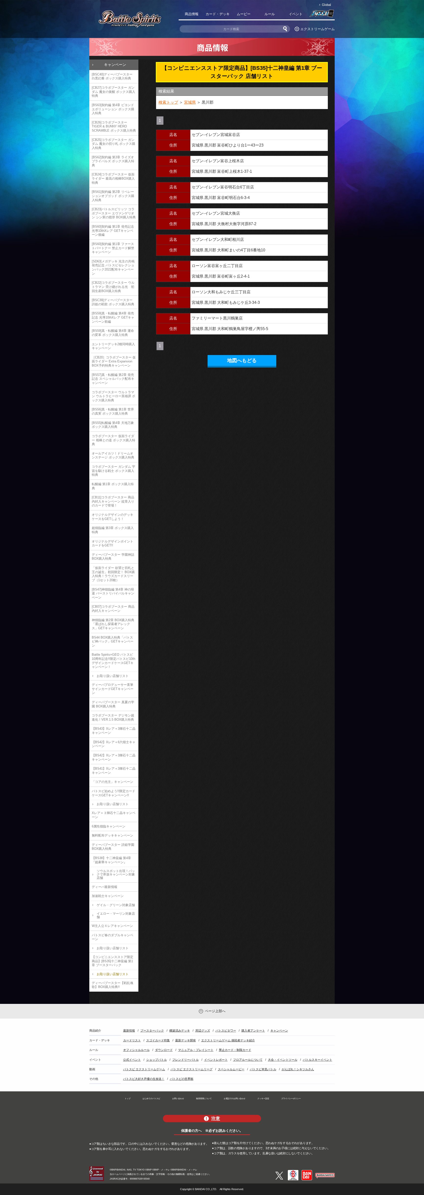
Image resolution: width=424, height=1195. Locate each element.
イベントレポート (216, 1059)
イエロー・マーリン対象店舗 (116, 915)
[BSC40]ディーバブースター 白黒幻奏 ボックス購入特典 (112, 76)
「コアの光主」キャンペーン (112, 782)
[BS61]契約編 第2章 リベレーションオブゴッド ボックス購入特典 (113, 196)
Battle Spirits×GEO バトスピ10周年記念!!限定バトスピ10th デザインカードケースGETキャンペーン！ (113, 661)
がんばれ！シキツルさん (298, 1069)
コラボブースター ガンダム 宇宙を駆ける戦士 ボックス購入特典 (113, 471)
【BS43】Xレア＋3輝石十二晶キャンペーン (113, 731)
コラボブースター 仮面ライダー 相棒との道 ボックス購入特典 (113, 440)
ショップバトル (156, 1059)
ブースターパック (152, 1030)
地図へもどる (242, 360)
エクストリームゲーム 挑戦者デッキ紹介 (228, 1040)
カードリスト (132, 1040)
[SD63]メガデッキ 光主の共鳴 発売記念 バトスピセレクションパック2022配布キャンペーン (113, 267)
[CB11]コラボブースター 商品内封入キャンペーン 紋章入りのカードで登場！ (113, 501)
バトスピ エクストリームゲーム (144, 1069)
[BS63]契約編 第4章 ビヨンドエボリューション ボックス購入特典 (113, 109)
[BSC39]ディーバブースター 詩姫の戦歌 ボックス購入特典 (113, 302)
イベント (296, 14)
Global (326, 5)
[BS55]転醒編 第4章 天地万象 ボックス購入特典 (113, 425)
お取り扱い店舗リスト (113, 676)
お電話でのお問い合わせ (234, 1098)
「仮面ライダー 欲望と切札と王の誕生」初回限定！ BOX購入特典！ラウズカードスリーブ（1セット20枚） (113, 574)
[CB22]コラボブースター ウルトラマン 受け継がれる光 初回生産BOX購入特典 (113, 287)
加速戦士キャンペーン (108, 896)
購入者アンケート (253, 1030)
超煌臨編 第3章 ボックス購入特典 (113, 530)
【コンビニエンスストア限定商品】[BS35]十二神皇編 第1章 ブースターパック (112, 961)
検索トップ (168, 102)
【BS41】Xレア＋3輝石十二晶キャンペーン (113, 771)
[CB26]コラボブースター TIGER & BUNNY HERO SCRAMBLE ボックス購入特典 (114, 126)
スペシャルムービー (231, 1069)
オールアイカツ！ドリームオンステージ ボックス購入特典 (113, 455)
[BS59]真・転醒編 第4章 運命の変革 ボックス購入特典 (113, 333)
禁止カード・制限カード (235, 1050)
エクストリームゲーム (317, 29)
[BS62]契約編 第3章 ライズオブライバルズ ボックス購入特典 (113, 161)
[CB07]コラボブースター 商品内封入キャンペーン (113, 609)
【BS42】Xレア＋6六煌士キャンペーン (113, 744)
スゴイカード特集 (158, 1040)
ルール (270, 14)
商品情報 (192, 14)
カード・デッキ (218, 14)
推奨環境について (204, 1098)
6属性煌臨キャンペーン (108, 826)
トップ (128, 1098)
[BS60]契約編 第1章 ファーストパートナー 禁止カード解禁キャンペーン (113, 248)
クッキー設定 (263, 1098)
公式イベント (132, 1059)
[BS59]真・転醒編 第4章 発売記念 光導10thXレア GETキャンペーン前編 (113, 317)
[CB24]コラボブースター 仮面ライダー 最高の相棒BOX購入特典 (113, 178)
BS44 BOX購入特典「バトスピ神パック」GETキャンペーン (112, 641)
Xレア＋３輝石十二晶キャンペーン (113, 815)
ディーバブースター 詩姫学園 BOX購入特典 (113, 847)
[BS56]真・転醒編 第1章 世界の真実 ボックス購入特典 (113, 411)
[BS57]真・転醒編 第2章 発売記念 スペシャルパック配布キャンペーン (113, 379)
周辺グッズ (202, 1030)
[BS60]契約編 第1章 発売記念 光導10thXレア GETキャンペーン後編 (113, 230)
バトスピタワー (225, 1030)
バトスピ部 (322, 15)
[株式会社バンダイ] (307, 1171)
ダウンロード (164, 1050)
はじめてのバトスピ (151, 1098)
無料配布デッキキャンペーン (112, 835)
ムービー (244, 14)
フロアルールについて (248, 1059)
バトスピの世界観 (181, 1079)
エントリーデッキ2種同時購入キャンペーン (113, 346)
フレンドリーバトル (185, 1059)
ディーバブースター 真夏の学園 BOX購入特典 (113, 704)
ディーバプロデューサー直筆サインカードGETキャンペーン (112, 689)
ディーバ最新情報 (104, 887)
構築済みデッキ (179, 1030)
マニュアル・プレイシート (195, 1050)
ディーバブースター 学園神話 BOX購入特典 (113, 557)
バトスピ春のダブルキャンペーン (112, 937)
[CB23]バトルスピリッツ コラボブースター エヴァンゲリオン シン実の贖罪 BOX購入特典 (114, 213)
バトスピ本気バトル (263, 1069)
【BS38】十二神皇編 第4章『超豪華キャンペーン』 (111, 860)
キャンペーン (115, 64)
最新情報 (129, 1030)
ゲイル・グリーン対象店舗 (116, 905)
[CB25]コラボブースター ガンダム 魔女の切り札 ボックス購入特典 (113, 144)
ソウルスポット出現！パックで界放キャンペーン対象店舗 (116, 874)
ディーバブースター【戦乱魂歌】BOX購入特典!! (112, 985)
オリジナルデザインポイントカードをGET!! (112, 543)
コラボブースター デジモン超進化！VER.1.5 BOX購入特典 (113, 717)
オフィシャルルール (136, 1050)
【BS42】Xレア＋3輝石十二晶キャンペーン (113, 757)
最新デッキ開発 (185, 1040)
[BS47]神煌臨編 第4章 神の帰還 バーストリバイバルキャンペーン (113, 593)
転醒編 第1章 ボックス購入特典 (113, 486)
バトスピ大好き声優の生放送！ (143, 1079)
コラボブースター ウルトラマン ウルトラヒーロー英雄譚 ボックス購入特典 (113, 396)
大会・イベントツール (282, 1059)
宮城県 (190, 102)
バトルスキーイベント (317, 1059)
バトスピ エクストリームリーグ (191, 1069)
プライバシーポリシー (291, 1098)
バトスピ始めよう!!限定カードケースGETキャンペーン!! (113, 793)
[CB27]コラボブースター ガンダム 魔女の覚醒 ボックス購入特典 (113, 92)
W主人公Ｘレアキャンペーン (112, 926)
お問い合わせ (178, 1098)
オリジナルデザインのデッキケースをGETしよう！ (112, 517)
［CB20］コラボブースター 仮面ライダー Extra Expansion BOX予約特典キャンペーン (114, 361)
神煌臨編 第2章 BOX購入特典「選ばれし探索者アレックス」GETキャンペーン (113, 624)
